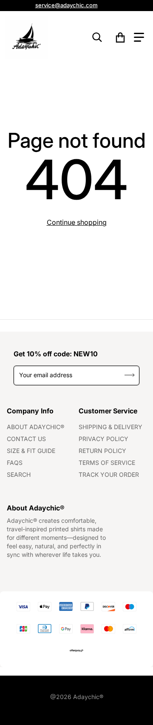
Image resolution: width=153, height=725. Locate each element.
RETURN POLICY (102, 450)
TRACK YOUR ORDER (109, 474)
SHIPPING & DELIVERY (110, 426)
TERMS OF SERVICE (107, 462)
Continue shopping (77, 222)
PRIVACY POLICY (103, 438)
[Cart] (120, 37)
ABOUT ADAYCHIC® (35, 426)
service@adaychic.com (66, 5)
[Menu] (139, 37)
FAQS (15, 462)
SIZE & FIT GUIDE (31, 450)
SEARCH (19, 474)
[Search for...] (97, 37)
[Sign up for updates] (130, 375)
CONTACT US (26, 438)
